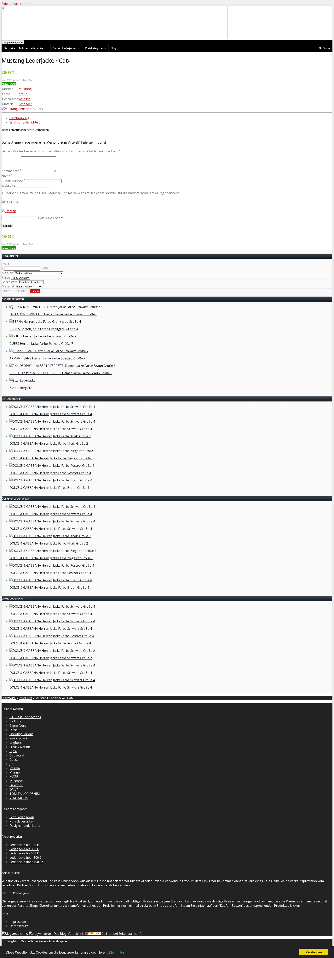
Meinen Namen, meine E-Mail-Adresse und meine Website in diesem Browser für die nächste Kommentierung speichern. (92, 193)
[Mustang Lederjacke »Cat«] (22, 109)
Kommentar (11, 171)
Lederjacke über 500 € (25, 857)
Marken (7, 273)
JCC (11, 764)
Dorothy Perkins (21, 734)
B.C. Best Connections (25, 717)
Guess (13, 759)
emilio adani (18, 738)
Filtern (35, 291)
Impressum (17, 921)
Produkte (25, 698)
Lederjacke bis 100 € (24, 845)
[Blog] (15, 933)
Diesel (13, 730)
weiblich (24, 99)
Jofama (14, 768)
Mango (14, 772)
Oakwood (16, 785)
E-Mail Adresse (13, 181)
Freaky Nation (19, 747)
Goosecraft (17, 755)
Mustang (25, 89)
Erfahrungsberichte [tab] (24, 122)
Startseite (9, 48)
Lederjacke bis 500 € (24, 853)
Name (7, 176)
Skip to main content (17, 4)
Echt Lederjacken (21, 817)
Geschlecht (9, 282)
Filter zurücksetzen (15, 291)
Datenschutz (18, 926)
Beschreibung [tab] (19, 118)
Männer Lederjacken (31, 48)
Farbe (6, 277)
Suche (327, 48)
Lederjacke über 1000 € (26, 862)
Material (8, 286)
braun (23, 94)
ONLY (13, 789)
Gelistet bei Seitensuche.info (121, 933)
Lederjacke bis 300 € (24, 849)
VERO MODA (18, 798)
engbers (15, 742)
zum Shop (9, 84)
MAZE (13, 776)
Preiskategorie (94, 48)
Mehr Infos (117, 952)
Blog (113, 48)
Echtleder (25, 104)
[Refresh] (9, 211)
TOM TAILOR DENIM (24, 794)
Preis (5, 264)
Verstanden (314, 951)
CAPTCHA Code (49, 218)
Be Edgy (15, 721)
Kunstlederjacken (22, 821)
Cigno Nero (17, 725)
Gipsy (13, 751)
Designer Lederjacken (25, 825)
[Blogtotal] (93, 933)
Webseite (8, 185)
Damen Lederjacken (64, 48)
